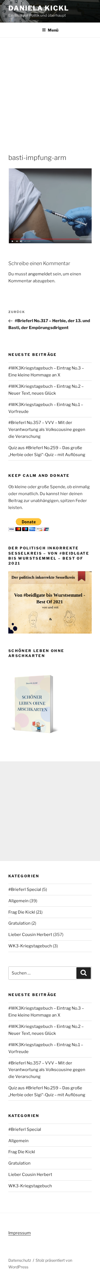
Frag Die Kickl (21, 912)
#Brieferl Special (24, 889)
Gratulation (19, 923)
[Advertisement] (50, 90)
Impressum (19, 1232)
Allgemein (18, 900)
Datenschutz (19, 1260)
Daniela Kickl (38, 8)
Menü (53, 30)
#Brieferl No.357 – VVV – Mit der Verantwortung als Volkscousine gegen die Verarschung (46, 429)
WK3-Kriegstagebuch (30, 945)
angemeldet (40, 273)
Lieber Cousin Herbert (30, 934)
